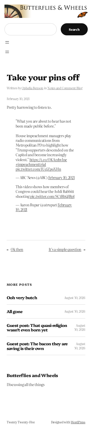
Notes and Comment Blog (64, 88)
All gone (15, 311)
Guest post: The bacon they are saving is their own (37, 345)
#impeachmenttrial (31, 164)
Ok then (17, 249)
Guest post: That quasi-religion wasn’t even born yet (37, 327)
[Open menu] (7, 42)
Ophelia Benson (32, 88)
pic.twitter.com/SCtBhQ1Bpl (52, 196)
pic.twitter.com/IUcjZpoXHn (38, 169)
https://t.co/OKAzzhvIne (48, 159)
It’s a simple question (65, 249)
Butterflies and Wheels (32, 375)
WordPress (78, 422)
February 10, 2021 (61, 177)
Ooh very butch (22, 297)
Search (74, 29)
